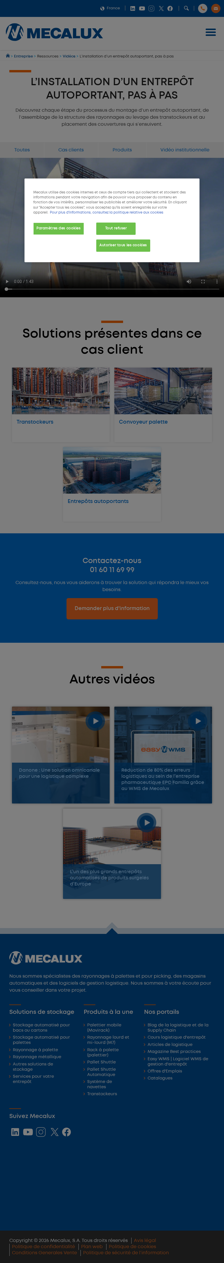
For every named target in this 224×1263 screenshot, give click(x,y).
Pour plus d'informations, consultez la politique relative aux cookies (106, 212)
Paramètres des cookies (58, 228)
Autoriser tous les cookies (123, 245)
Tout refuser (116, 228)
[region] (112, 220)
